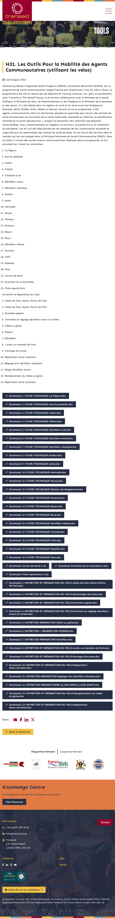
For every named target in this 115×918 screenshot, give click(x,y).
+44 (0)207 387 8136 (17, 827)
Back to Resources (19, 731)
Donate (105, 822)
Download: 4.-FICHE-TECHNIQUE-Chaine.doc (35, 421)
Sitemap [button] (105, 899)
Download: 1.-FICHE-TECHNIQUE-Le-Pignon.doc (37, 395)
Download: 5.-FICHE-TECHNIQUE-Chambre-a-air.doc (40, 429)
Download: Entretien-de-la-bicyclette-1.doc (83, 565)
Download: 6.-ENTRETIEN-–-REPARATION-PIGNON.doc (41, 631)
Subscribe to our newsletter (24, 889)
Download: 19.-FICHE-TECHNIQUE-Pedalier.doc (37, 548)
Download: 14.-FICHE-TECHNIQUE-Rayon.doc (36, 506)
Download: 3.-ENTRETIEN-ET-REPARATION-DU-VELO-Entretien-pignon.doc (53, 602)
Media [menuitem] (63, 864)
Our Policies (56, 899)
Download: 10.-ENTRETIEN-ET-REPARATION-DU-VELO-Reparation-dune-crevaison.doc (48, 666)
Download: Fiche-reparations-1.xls (29, 574)
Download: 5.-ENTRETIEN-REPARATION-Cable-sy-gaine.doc (44, 622)
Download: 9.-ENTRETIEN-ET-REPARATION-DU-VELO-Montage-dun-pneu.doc (54, 656)
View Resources (14, 801)
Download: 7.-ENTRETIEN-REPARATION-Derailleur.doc (40, 639)
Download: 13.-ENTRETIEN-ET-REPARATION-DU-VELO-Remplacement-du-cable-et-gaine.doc (56, 695)
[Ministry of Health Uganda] (81, 764)
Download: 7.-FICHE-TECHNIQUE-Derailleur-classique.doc (43, 446)
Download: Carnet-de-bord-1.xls (27, 565)
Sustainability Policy (90, 899)
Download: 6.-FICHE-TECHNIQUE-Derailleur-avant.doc (41, 438)
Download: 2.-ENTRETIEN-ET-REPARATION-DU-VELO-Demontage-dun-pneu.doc (56, 594)
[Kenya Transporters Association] (98, 764)
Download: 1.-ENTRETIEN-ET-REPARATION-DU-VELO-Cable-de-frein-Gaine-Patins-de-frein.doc (57, 584)
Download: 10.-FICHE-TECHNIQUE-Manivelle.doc (37, 472)
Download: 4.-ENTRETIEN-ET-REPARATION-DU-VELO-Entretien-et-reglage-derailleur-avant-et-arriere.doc (59, 612)
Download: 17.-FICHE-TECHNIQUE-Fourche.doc (37, 531)
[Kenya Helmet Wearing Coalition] (14, 764)
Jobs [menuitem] (62, 858)
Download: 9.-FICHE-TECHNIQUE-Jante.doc (34, 463)
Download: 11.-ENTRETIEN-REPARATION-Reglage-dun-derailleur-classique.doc (54, 676)
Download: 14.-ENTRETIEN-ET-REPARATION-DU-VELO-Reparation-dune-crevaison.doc (48, 706)
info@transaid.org (16, 833)
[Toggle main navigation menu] (108, 11)
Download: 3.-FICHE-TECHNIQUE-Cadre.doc (35, 412)
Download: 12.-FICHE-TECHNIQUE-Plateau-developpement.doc (46, 489)
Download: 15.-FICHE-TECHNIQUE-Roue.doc (35, 514)
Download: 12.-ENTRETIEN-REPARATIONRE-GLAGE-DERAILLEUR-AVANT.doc (54, 684)
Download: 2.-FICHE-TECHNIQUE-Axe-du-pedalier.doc (41, 404)
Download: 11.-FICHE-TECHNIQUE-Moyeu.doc (36, 480)
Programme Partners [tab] (43, 751)
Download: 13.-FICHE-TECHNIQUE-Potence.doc (37, 497)
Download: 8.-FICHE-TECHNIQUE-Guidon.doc (35, 455)
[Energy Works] (58, 764)
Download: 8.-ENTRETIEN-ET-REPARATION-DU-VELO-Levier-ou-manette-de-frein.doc (59, 648)
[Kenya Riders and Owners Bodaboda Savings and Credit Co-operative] (36, 764)
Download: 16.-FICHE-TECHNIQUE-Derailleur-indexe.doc (42, 523)
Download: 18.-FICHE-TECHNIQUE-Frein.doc (35, 540)
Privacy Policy (71, 899)
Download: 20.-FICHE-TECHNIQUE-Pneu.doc (35, 557)
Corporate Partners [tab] (71, 751)
